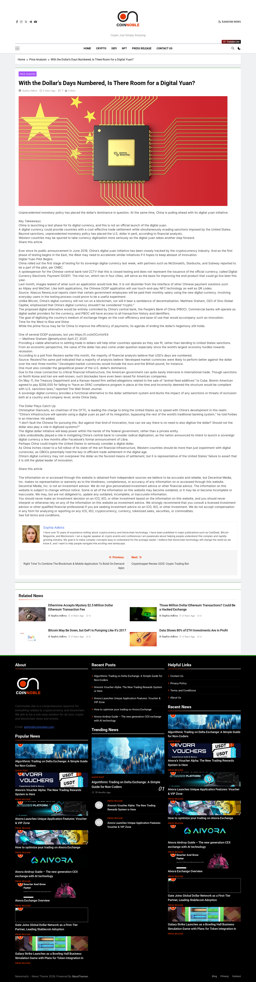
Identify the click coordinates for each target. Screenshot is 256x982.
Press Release (141, 48)
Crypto (101, 48)
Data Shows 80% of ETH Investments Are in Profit (193, 630)
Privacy (224, 976)
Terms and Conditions (183, 690)
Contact (236, 976)
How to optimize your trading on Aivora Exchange (47, 847)
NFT (124, 48)
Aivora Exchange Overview (32, 900)
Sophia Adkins (29, 90)
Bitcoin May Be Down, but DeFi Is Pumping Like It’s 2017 (87, 630)
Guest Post (21, 770)
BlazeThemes (80, 976)
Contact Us (164, 48)
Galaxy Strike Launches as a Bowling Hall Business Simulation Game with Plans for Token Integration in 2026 (49, 958)
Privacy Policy (178, 683)
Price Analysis (27, 73)
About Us (175, 697)
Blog (214, 976)
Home (87, 48)
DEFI (114, 48)
